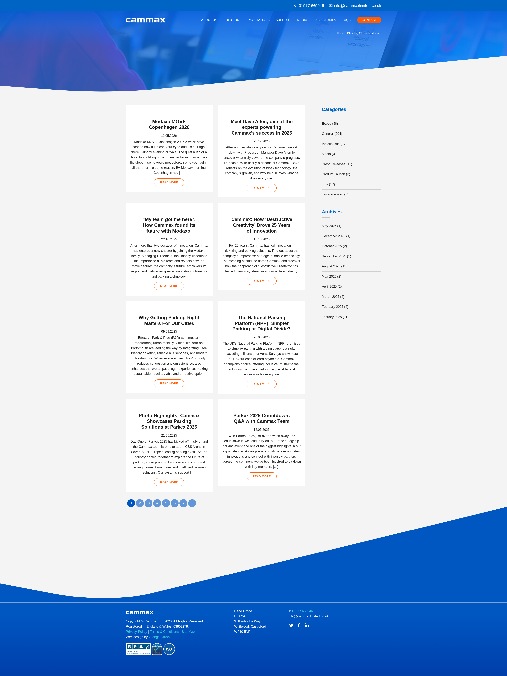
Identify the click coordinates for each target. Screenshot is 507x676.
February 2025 (332, 307)
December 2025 (333, 236)
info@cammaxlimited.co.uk (357, 5)
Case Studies (324, 20)
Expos (326, 123)
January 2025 (332, 317)
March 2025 (330, 297)
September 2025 (334, 256)
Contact (369, 20)
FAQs (346, 20)
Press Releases (333, 164)
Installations (331, 144)
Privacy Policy (136, 632)
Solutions (232, 20)
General (328, 134)
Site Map (188, 632)
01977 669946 (311, 5)
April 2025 (329, 286)
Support (283, 20)
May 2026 (329, 226)
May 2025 (329, 276)
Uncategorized (332, 194)
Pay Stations (259, 20)
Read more (169, 182)
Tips (325, 184)
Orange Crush (159, 637)
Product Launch (333, 174)
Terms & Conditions (164, 632)
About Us (209, 20)
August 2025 (331, 266)
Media (302, 20)
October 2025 (332, 246)
